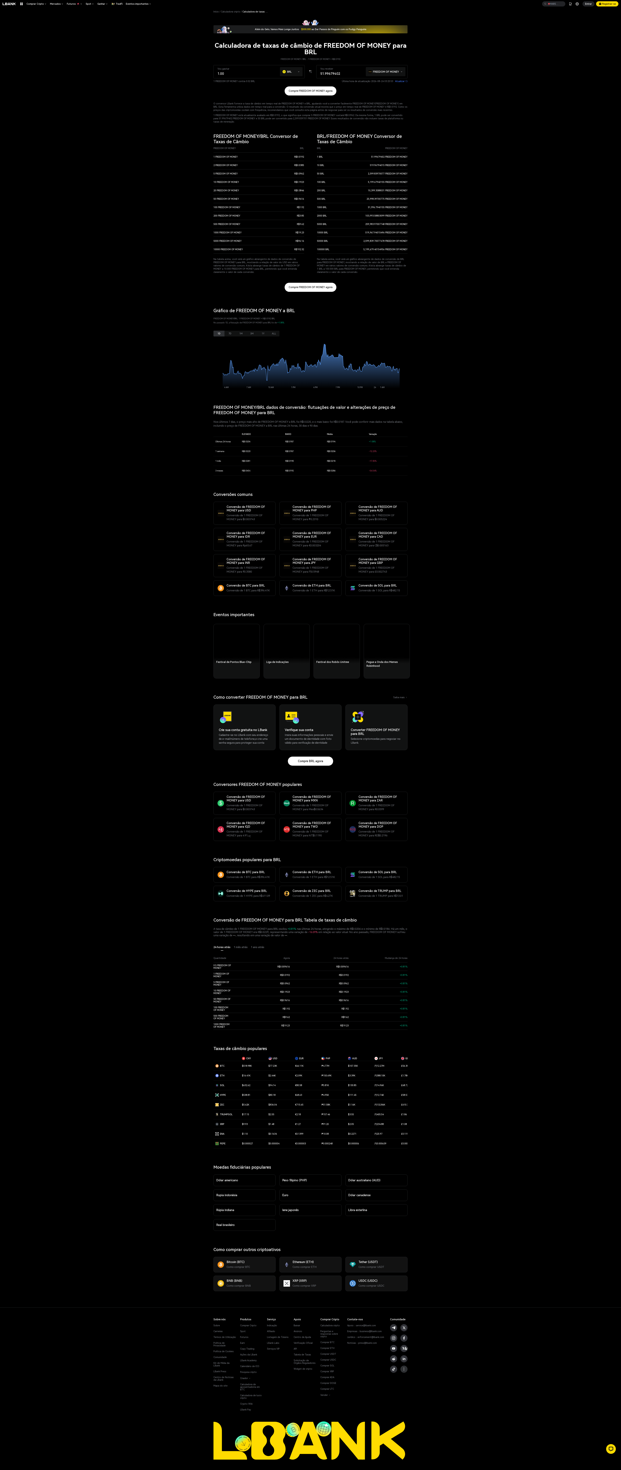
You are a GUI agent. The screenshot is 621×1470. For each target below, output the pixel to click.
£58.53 (404, 1095)
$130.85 (352, 1085)
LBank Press (219, 1371)
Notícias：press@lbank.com (362, 1343)
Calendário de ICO (249, 1366)
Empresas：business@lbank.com (364, 1331)
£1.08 (404, 1124)
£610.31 (405, 1105)
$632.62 (246, 1085)
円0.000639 (380, 1143)
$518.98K (247, 1066)
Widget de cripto (303, 1369)
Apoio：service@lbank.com (361, 1325)
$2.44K (272, 1075)
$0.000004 (273, 1143)
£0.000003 (406, 1143)
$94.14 (272, 1085)
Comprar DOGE (328, 1383)
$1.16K (351, 1105)
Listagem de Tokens (278, 1337)
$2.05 (351, 1124)
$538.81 (246, 1095)
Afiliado (271, 1331)
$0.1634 (272, 1134)
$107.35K (353, 1066)
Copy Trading (247, 1348)
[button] (299, 71)
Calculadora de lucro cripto (251, 1396)
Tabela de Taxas (302, 1354)
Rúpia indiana (225, 1210)
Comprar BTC (327, 1342)
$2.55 (271, 1114)
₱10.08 (325, 1134)
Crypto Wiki (246, 1404)
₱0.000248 (327, 1143)
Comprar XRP (327, 1371)
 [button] (545, 4)
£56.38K (405, 1066)
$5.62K (245, 1105)
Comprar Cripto (37, 4)
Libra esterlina (357, 1210)
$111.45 (352, 1095)
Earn (242, 1343)
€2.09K (298, 1075)
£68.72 (404, 1085)
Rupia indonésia (226, 1195)
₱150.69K (326, 1075)
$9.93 (245, 1124)
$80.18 (272, 1095)
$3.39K (351, 1075)
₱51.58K (325, 1105)
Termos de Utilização (224, 1337)
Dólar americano (227, 1180)
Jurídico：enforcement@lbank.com (365, 1337)
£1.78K (404, 1075)
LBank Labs (273, 1343)
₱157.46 (325, 1114)
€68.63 (298, 1095)
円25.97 (378, 1134)
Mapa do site (220, 1385)
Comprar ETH (327, 1348)
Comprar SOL (327, 1365)
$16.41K (246, 1075)
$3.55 (351, 1114)
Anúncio (298, 1331)
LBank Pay (245, 1409)
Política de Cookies (223, 1351)
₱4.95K (325, 1095)
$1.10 (245, 1134)
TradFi (119, 4)
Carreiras (218, 1331)
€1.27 (298, 1124)
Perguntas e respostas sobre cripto (329, 1334)
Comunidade (220, 1357)
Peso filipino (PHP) (294, 1180)
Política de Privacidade (219, 1344)
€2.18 (298, 1114)
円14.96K (379, 1085)
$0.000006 (353, 1143)
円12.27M (379, 1066)
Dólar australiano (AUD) (364, 1180)
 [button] (561, 4)
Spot (90, 4)
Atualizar (401, 81)
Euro (285, 1195)
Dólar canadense (359, 1195)
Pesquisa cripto (248, 1372)
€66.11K (299, 1066)
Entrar (588, 4)
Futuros (74, 4)
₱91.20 (325, 1124)
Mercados (57, 4)
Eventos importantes (138, 4)
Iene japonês (290, 1210)
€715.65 (299, 1105)
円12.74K (379, 1095)
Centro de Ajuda (302, 1337)
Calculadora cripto (230, 11)
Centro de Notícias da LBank (223, 1378)
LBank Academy (248, 1360)
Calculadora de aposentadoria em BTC (250, 1387)
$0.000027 (247, 1143)
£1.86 (404, 1114)
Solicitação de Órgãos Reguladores (305, 1361)
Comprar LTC (327, 1389)
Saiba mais (400, 697)
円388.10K (380, 1075)
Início (216, 11)
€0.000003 (300, 1143)
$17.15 (245, 1114)
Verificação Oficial (303, 1343)
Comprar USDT (328, 1354)
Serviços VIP (273, 1348)
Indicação (272, 1325)
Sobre (216, 1325)
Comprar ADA (327, 1377)
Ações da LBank (248, 1354)
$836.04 (272, 1105)
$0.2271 (352, 1134)
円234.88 (379, 1124)
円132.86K (380, 1105)
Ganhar (102, 4)
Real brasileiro (225, 1225)
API (295, 1348)
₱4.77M (325, 1066)
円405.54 (379, 1114)
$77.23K (272, 1066)
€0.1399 (299, 1134)
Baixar (297, 1325)
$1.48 (271, 1124)
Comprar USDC (328, 1359)
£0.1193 (405, 1134)
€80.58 (298, 1085)
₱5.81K (325, 1085)
